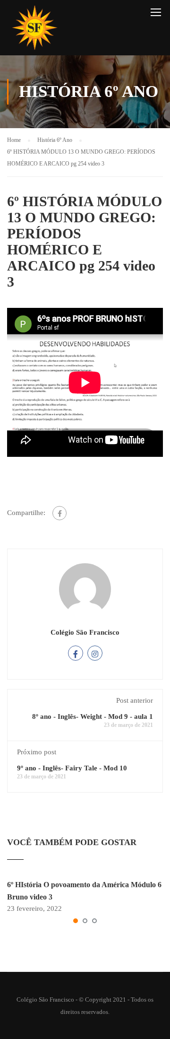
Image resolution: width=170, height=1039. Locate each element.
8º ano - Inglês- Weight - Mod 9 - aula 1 (92, 716)
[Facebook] (59, 513)
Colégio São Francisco (85, 632)
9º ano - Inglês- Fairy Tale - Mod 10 (72, 768)
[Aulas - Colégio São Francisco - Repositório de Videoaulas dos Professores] (34, 30)
